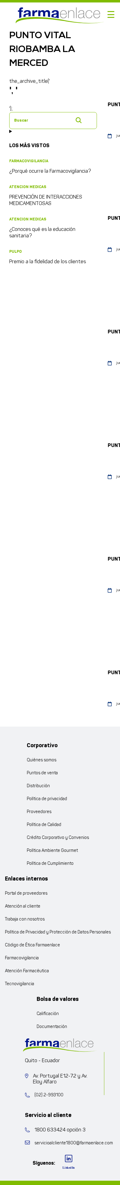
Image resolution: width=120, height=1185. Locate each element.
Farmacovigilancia (22, 958)
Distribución (38, 786)
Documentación (52, 1027)
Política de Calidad (44, 825)
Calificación (48, 1014)
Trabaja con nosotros (25, 919)
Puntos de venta (42, 773)
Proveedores (39, 812)
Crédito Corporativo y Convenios (58, 838)
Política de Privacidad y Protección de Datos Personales (58, 932)
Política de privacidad (47, 799)
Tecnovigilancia (19, 984)
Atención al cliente (22, 906)
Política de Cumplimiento (50, 863)
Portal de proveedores (26, 893)
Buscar (78, 120)
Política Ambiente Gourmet (52, 850)
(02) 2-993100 (48, 1095)
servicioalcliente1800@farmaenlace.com (73, 1143)
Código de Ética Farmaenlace (32, 945)
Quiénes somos (41, 760)
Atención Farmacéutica (27, 971)
